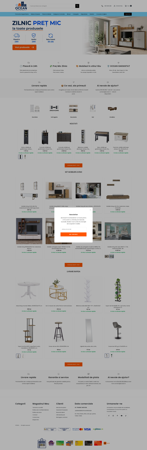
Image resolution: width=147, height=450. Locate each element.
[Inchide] (90, 209)
